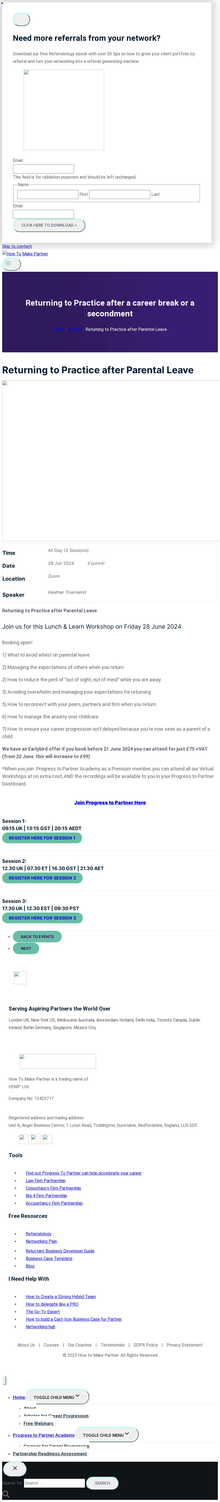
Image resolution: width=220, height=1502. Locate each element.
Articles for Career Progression (56, 1415)
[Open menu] (11, 264)
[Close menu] (4, 1380)
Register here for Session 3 (42, 918)
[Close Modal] (21, 19)
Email (18, 160)
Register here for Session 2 (42, 878)
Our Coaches (80, 1345)
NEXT (26, 948)
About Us (26, 1345)
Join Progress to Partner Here (110, 802)
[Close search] (15, 1469)
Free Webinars (38, 1423)
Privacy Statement (185, 1345)
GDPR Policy (145, 1345)
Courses (51, 1345)
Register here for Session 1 (42, 838)
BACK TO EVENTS (37, 936)
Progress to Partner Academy (44, 1435)
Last (155, 194)
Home (19, 1397)
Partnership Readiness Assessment (50, 1453)
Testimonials (113, 1345)
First (83, 194)
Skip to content (17, 246)
